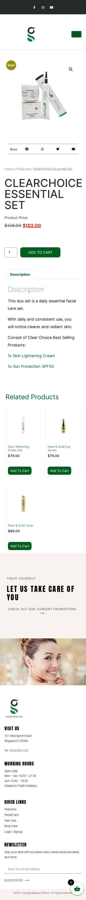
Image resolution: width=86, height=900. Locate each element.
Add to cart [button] (19, 471)
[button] (71, 69)
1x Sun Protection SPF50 (31, 366)
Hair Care (10, 820)
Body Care (11, 826)
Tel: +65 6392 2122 (16, 750)
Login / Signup (13, 831)
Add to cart (40, 252)
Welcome (10, 809)
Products (23, 169)
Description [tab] (20, 274)
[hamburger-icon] (76, 34)
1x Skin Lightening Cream (31, 355)
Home (9, 169)
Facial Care (11, 815)
